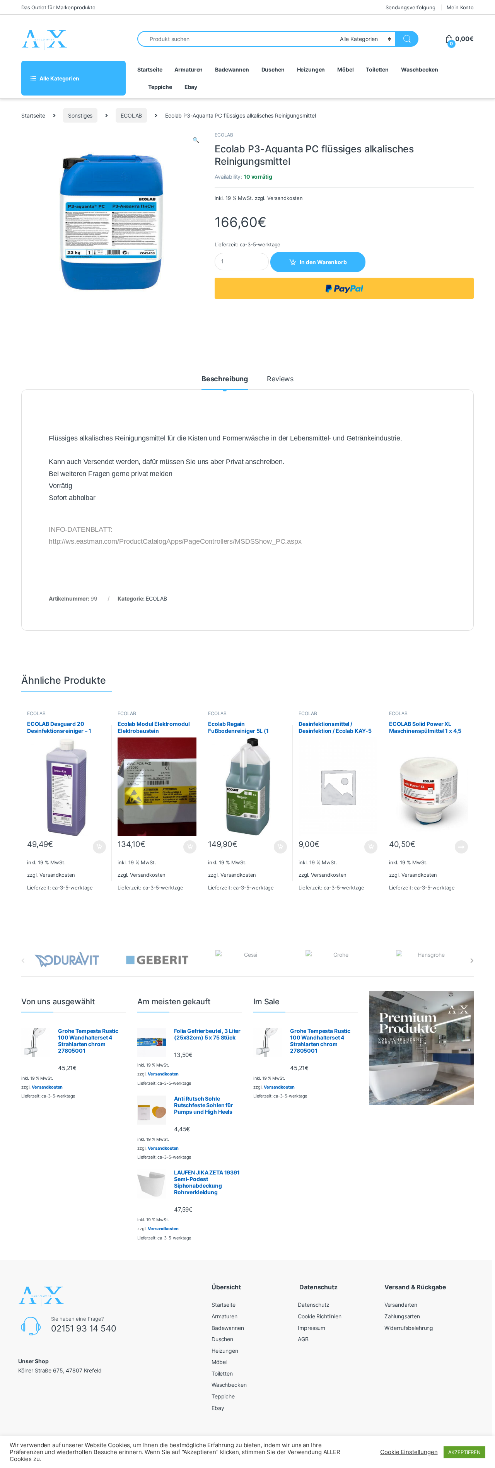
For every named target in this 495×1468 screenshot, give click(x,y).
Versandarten (400, 1304)
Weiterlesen (454, 846)
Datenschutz (313, 1304)
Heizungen (311, 69)
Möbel (345, 69)
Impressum (311, 1328)
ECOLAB (131, 115)
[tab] (224, 382)
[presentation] (472, 960)
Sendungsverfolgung (410, 7)
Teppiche (160, 87)
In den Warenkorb (323, 262)
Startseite (149, 69)
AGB (303, 1339)
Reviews (280, 379)
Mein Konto (460, 7)
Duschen (273, 69)
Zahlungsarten (402, 1316)
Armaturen (188, 69)
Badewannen (232, 69)
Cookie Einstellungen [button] (408, 1452)
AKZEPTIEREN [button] (464, 1452)
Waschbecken (419, 69)
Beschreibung (224, 379)
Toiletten (377, 69)
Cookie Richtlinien (319, 1316)
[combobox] (236, 39)
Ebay (190, 87)
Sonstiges (80, 115)
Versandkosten (285, 198)
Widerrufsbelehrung (408, 1328)
